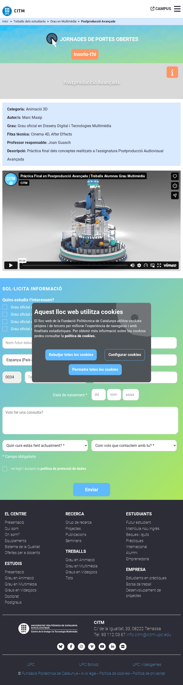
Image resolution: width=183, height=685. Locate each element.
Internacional (136, 546)
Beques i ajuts (137, 534)
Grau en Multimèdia (63, 21)
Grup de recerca (79, 522)
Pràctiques (134, 541)
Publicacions (76, 534)
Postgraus (13, 602)
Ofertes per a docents (22, 552)
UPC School (89, 664)
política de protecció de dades (63, 469)
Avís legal (88, 673)
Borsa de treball (138, 584)
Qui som (12, 528)
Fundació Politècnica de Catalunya (50, 673)
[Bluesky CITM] (60, 646)
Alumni (131, 552)
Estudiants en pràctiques (146, 578)
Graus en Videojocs (20, 590)
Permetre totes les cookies (95, 369)
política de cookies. (80, 336)
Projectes (73, 528)
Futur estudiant (138, 522)
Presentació (14, 522)
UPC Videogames (146, 664)
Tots (69, 578)
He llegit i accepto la (48, 469)
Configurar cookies (124, 354)
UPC (31, 664)
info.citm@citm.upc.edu (149, 634)
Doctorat (12, 596)
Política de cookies (114, 673)
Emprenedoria (137, 559)
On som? (12, 534)
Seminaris (73, 541)
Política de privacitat (149, 673)
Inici (5, 21)
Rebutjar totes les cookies (71, 354)
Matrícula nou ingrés (142, 528)
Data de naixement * (70, 395)
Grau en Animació (19, 578)
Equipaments (15, 541)
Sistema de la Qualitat (22, 546)
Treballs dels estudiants (29, 21)
